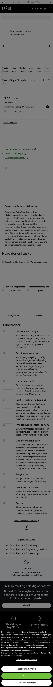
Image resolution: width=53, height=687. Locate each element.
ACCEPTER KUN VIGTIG (26, 669)
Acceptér (26, 676)
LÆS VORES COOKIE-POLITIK (26, 660)
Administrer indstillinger (27, 683)
